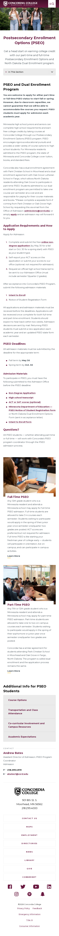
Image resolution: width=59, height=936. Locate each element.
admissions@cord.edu (37, 211)
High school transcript (21, 397)
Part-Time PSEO (18, 604)
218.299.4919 (14, 770)
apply (14, 214)
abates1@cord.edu (17, 774)
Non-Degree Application (22, 393)
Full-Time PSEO (18, 497)
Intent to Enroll (17, 295)
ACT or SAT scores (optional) (24, 402)
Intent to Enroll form (20, 422)
